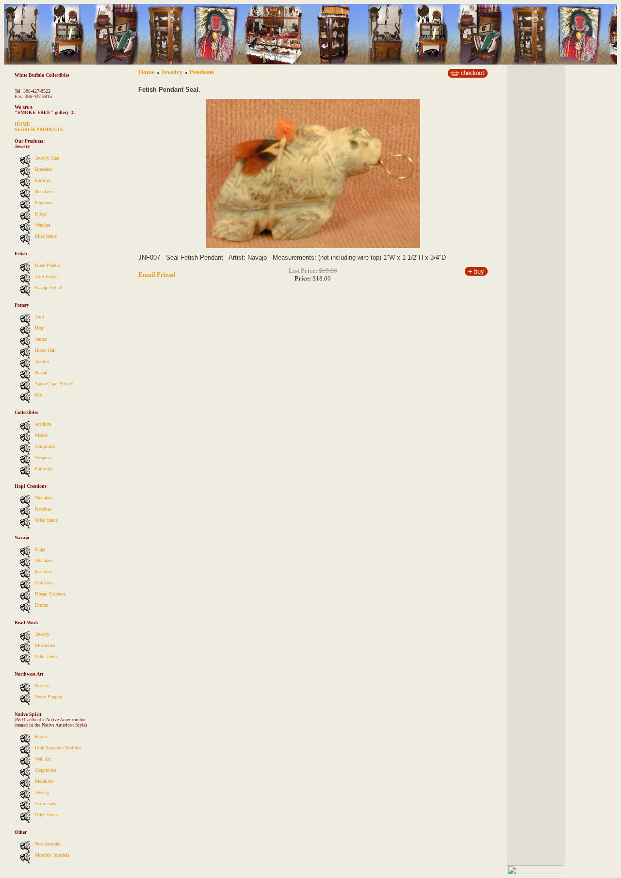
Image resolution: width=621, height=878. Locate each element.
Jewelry (42, 634)
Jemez (41, 339)
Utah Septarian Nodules (58, 747)
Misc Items (46, 236)
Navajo (42, 372)
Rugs (40, 549)
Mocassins (45, 645)
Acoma (42, 361)
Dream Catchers (50, 593)
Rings (41, 213)
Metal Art (44, 781)
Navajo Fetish (48, 287)
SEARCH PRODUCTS (39, 129)
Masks (41, 435)
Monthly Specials (52, 855)
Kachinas (43, 571)
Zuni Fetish (46, 276)
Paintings (44, 468)
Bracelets (43, 169)
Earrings (43, 180)
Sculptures (45, 446)
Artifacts (43, 424)
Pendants (43, 202)
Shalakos (43, 497)
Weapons (43, 457)
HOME (22, 124)
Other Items (46, 520)
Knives (42, 736)
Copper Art (45, 770)
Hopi (40, 328)
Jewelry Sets (47, 158)
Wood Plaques (49, 696)
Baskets (42, 685)
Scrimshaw (45, 803)
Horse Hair (45, 350)
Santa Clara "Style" (54, 383)
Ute (38, 395)
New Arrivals (47, 843)
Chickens (44, 582)
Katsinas (43, 509)
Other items (46, 656)
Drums (41, 605)
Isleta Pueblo (47, 265)
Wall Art (43, 759)
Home (146, 72)
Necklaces (44, 191)
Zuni (39, 316)
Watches (42, 225)
